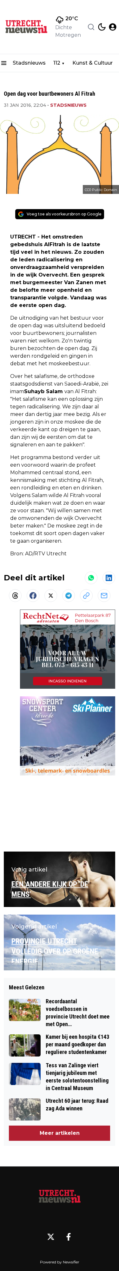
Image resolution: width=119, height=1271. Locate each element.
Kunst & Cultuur (92, 63)
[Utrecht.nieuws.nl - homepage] (26, 27)
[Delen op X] (50, 595)
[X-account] (51, 1237)
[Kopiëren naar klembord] (86, 595)
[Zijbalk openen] (4, 63)
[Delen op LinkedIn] (108, 578)
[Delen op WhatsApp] (91, 578)
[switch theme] (101, 26)
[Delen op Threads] (15, 595)
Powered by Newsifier (59, 1262)
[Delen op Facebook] (33, 595)
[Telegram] (68, 595)
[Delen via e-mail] (104, 595)
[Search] (91, 27)
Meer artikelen (60, 1133)
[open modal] (112, 27)
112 (56, 63)
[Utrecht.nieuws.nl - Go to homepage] (59, 1196)
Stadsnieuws (29, 63)
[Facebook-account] (68, 1237)
